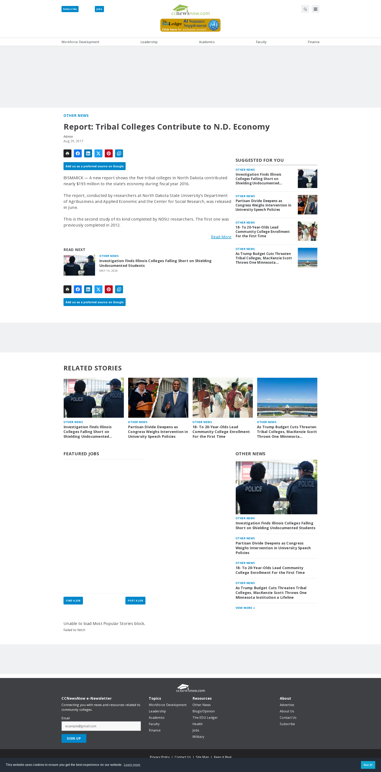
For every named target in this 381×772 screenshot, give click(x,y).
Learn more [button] (132, 764)
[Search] (305, 9)
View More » (245, 608)
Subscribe (70, 9)
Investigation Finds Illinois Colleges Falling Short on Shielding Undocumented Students (155, 263)
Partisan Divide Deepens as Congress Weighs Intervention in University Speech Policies (264, 205)
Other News (76, 115)
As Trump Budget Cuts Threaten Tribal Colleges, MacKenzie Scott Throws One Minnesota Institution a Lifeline (264, 258)
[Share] (78, 153)
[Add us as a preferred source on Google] (119, 153)
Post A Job (135, 600)
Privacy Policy (160, 757)
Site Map (202, 757)
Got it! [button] (368, 764)
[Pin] (109, 153)
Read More (221, 236)
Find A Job (73, 600)
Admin (68, 136)
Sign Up (74, 738)
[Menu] (315, 9)
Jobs (99, 9)
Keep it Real (222, 757)
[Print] (67, 153)
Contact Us (183, 757)
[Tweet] (98, 153)
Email (66, 718)
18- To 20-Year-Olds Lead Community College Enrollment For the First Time (263, 231)
